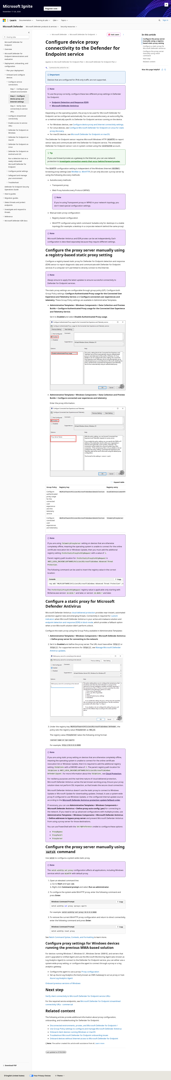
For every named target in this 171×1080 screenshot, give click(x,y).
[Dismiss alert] (166, 5)
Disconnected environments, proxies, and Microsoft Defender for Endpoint (83, 1025)
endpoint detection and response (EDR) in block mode (69, 622)
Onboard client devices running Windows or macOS (73, 1032)
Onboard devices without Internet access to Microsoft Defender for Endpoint (84, 1038)
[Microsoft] (4, 20)
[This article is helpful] (162, 69)
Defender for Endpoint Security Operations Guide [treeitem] (17, 188)
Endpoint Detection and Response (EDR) (70, 102)
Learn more (99, 1043)
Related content (149, 62)
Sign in (165, 20)
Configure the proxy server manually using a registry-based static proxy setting (154, 41)
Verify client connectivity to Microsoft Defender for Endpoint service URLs (77, 996)
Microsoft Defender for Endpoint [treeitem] (13, 43)
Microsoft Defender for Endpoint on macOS (90, 134)
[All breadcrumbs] (47, 34)
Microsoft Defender (59, 34)
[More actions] (123, 34)
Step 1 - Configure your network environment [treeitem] (19, 90)
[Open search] (159, 20)
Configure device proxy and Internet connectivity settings (98, 124)
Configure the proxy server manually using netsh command (153, 53)
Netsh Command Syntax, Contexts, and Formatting (71, 937)
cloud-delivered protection (83, 612)
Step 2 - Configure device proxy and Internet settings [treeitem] (17, 99)
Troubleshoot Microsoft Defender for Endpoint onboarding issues (79, 1035)
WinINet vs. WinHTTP (80, 171)
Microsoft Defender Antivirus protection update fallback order (91, 800)
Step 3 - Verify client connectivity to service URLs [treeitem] (18, 109)
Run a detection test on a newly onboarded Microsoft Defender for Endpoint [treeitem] (18, 162)
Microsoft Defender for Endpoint (82, 34)
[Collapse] (29, 32)
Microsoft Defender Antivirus (65, 105)
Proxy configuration (90, 971)
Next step (146, 59)
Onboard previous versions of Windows (62, 983)
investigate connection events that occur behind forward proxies (90, 161)
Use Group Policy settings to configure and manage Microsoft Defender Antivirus (86, 1028)
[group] (85, 509)
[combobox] (16, 37)
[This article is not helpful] (165, 69)
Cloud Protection (113, 773)
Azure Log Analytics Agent (61, 978)
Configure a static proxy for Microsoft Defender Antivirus (154, 47)
